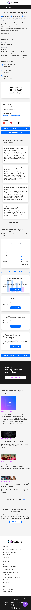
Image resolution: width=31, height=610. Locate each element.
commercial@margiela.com (12, 107)
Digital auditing (9, 555)
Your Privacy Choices (10, 604)
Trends (6, 574)
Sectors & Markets (10, 572)
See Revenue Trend (15, 271)
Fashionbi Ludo (9, 579)
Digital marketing (10, 567)
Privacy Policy (20, 602)
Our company (8, 589)
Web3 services (9, 557)
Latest (5, 564)
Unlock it (25, 247)
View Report (15, 377)
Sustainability (8, 569)
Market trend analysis (12, 550)
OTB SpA (6, 16)
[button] (25, 604)
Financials (7, 582)
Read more (5, 33)
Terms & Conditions (9, 602)
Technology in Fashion (12, 577)
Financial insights (10, 552)
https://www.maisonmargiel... (12, 115)
